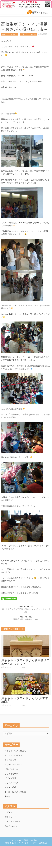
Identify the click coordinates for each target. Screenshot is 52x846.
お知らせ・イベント (9, 34)
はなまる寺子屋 (11, 773)
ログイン (8, 812)
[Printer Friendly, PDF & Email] (9, 598)
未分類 (7, 796)
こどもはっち (10, 760)
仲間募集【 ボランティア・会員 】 (17, 843)
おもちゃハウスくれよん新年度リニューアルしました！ (25, 662)
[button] (10, 11)
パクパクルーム (11, 769)
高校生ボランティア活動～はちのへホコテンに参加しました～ (26, 610)
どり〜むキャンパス (28, 34)
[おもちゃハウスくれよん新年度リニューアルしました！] (26, 646)
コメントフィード (12, 821)
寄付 (34, 843)
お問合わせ (43, 843)
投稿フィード (10, 817)
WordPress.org (11, 826)
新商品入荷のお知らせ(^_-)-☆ (26, 619)
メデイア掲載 (10, 787)
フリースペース (11, 782)
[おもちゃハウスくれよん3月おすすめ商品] (26, 684)
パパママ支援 (10, 778)
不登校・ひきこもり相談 (15, 792)
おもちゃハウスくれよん (15, 750)
